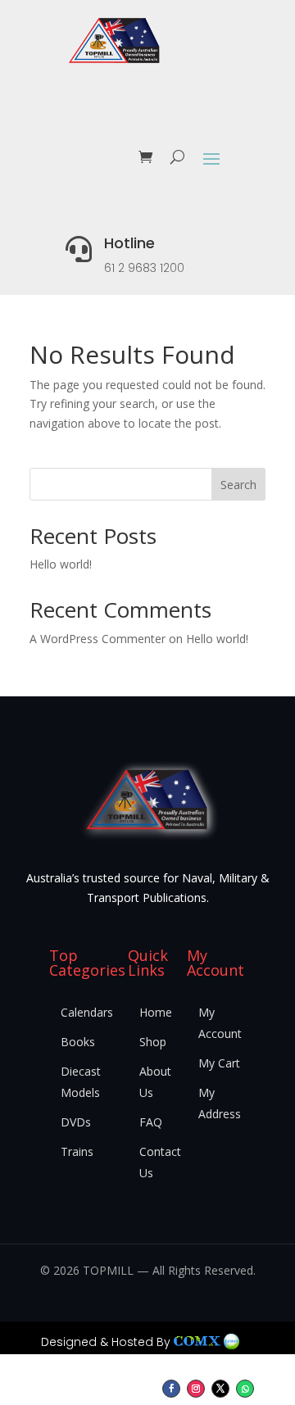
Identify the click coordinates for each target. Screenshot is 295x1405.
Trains (77, 1151)
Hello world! (61, 564)
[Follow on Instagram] (196, 1389)
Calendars (87, 1012)
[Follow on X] (220, 1389)
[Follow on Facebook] (171, 1389)
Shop (152, 1041)
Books (78, 1041)
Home (155, 1012)
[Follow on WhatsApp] (245, 1389)
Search (238, 484)
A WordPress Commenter (98, 638)
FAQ (150, 1122)
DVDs (76, 1122)
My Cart (219, 1063)
